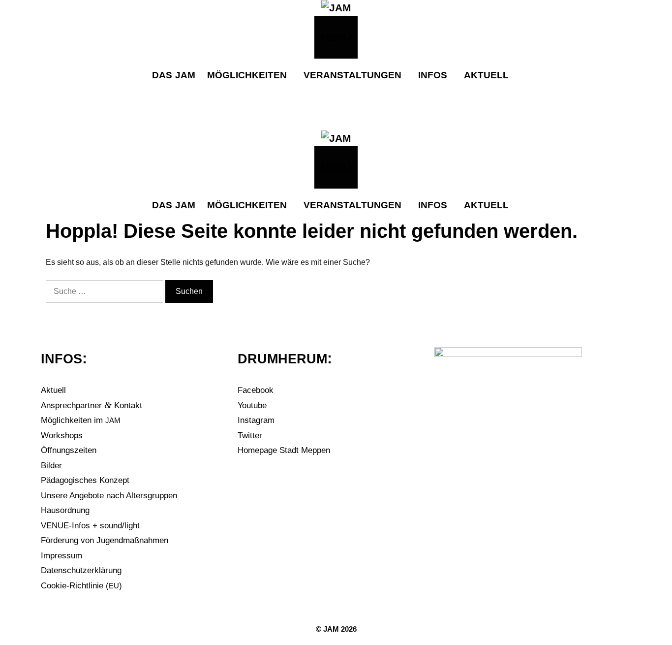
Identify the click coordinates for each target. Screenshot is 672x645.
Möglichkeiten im (81, 420)
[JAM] (336, 8)
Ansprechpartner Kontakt (91, 405)
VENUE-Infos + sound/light (90, 525)
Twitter (250, 435)
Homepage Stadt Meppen (284, 450)
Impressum (61, 555)
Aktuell (53, 390)
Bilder (51, 465)
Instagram (256, 420)
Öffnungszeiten (68, 450)
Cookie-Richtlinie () (81, 585)
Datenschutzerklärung (81, 570)
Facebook (256, 390)
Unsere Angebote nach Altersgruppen (109, 495)
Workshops (62, 435)
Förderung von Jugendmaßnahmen (104, 540)
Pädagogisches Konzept (85, 480)
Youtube (252, 405)
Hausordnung (65, 510)
